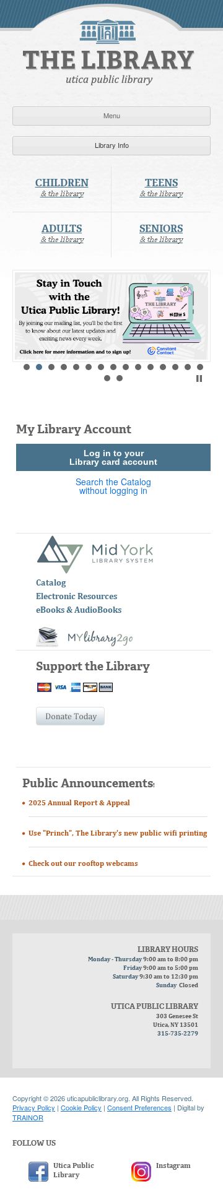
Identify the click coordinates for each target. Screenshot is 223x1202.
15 (200, 367)
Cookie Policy (81, 1107)
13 (175, 367)
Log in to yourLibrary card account (113, 457)
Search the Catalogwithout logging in (113, 486)
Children (62, 188)
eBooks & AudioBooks (78, 611)
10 (138, 367)
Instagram (173, 1166)
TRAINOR (27, 1117)
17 (119, 378)
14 (188, 367)
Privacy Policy (33, 1107)
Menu (111, 115)
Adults (62, 234)
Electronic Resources (76, 597)
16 (107, 378)
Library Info (112, 145)
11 (150, 367)
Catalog (51, 583)
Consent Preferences (139, 1107)
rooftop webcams (108, 864)
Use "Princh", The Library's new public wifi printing (117, 833)
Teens (161, 188)
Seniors (161, 234)
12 (163, 367)
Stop (199, 378)
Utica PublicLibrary (73, 1170)
